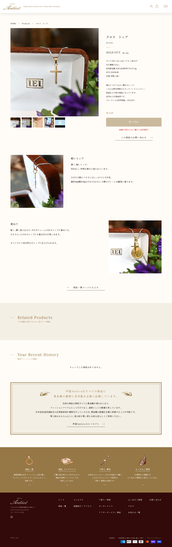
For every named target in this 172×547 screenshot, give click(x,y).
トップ (61, 499)
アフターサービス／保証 (110, 512)
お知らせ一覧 (134, 512)
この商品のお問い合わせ (134, 137)
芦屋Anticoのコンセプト (86, 423)
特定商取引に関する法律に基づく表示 (130, 538)
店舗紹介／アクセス (83, 506)
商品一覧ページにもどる (86, 287)
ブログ (131, 506)
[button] (165, 6)
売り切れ (134, 122)
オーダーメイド (106, 506)
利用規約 (112, 538)
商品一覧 (62, 506)
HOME (13, 23)
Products (26, 23)
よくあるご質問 (135, 499)
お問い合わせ (155, 499)
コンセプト (79, 499)
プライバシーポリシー (154, 538)
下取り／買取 (105, 499)
